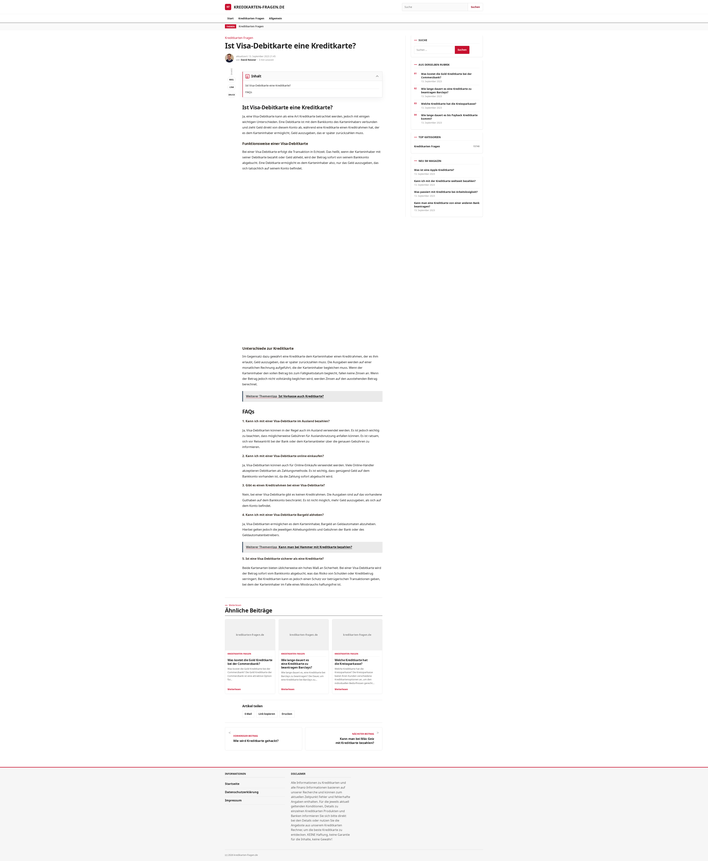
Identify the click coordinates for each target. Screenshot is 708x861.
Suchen (475, 7)
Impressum (233, 800)
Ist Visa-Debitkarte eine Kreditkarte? (268, 85)
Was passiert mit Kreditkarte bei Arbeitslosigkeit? (446, 192)
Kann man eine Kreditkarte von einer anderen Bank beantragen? (447, 204)
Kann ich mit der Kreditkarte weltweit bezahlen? (445, 181)
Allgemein (275, 18)
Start (230, 18)
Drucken (287, 714)
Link (231, 87)
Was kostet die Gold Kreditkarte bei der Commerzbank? (250, 662)
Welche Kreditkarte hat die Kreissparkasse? (351, 662)
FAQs (248, 92)
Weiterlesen (234, 689)
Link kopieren (266, 714)
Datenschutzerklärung (241, 792)
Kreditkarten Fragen (251, 18)
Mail (231, 79)
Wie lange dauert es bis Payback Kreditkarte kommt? (449, 116)
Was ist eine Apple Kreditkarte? (434, 170)
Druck (231, 94)
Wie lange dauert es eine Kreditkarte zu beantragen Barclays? (296, 663)
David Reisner (248, 59)
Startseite (232, 784)
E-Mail (248, 714)
